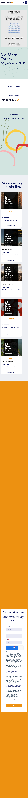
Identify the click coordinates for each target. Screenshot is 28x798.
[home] (7, 2)
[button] (23, 2)
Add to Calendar (10, 70)
